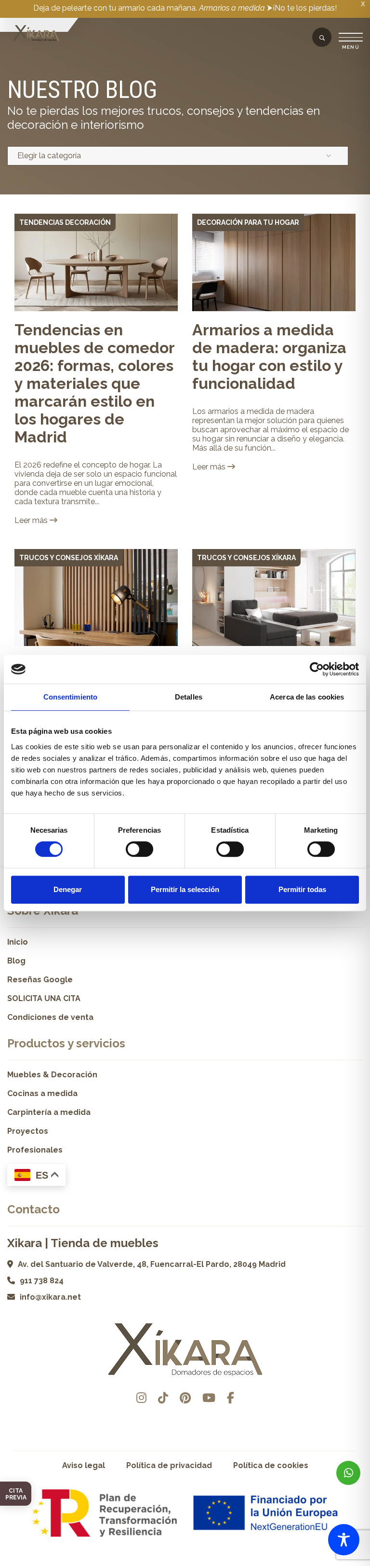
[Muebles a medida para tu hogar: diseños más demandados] (96, 597)
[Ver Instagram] (141, 1398)
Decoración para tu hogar (248, 222)
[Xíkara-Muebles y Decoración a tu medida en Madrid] (36, 34)
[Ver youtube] (208, 1398)
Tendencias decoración (65, 222)
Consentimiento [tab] (70, 697)
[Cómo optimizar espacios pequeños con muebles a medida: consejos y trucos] (274, 597)
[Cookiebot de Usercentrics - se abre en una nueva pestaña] (317, 669)
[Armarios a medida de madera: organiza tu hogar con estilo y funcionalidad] (274, 262)
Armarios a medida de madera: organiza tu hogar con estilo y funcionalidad (269, 356)
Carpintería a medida (49, 1112)
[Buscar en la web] (322, 38)
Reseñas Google (40, 979)
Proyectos (27, 1131)
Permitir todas (302, 889)
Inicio (17, 942)
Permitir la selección (185, 889)
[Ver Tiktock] (163, 1398)
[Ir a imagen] (169, 302)
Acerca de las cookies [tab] (307, 697)
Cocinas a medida (42, 1093)
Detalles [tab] (188, 697)
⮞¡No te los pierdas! (302, 8)
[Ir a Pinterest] (185, 1398)
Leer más (32, 520)
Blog (16, 960)
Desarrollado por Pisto (185, 1562)
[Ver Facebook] (230, 1398)
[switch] (139, 849)
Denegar (67, 889)
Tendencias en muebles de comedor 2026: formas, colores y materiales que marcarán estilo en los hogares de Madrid (94, 383)
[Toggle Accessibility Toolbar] (343, 1539)
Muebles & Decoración (52, 1074)
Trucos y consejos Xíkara (68, 558)
